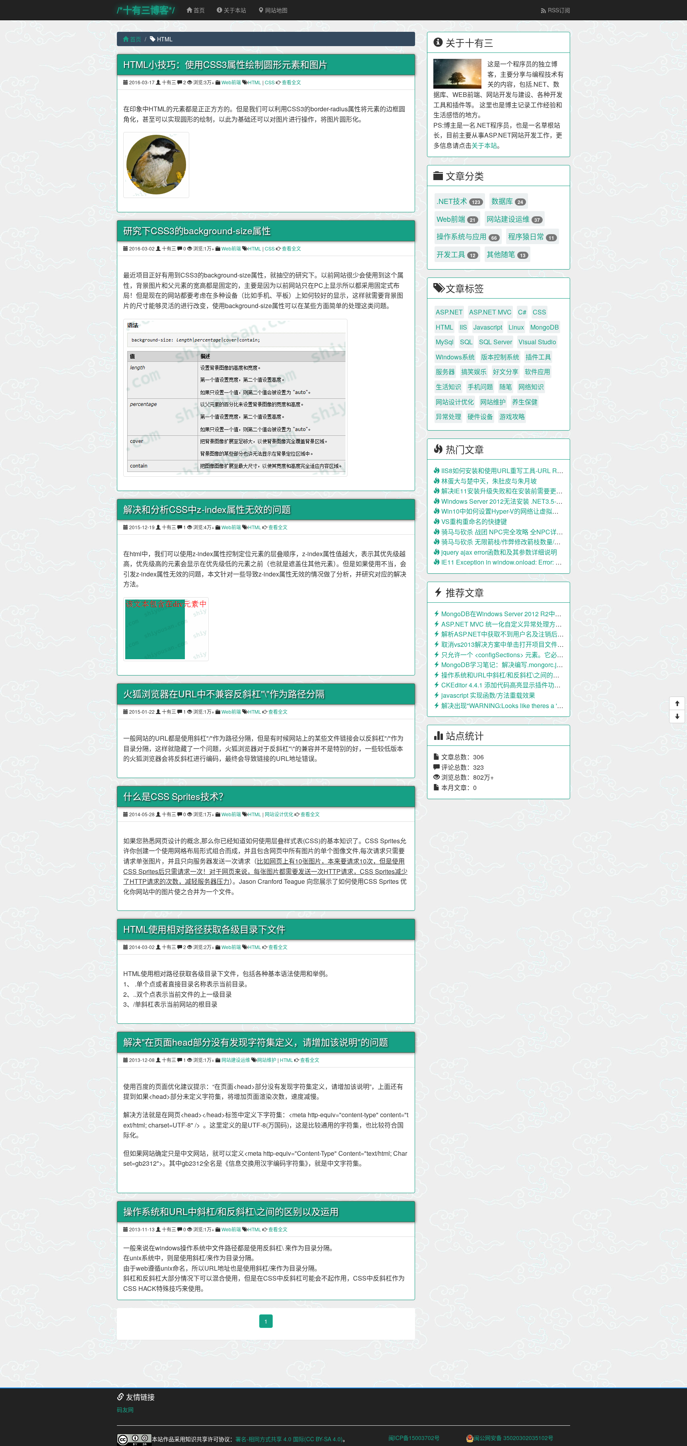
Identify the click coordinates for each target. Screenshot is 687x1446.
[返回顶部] (677, 703)
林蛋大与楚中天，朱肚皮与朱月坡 (488, 480)
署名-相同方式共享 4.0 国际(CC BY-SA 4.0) (289, 1439)
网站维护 (266, 1059)
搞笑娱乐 (474, 371)
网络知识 (531, 386)
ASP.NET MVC (490, 311)
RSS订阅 (558, 10)
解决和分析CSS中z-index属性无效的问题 (207, 509)
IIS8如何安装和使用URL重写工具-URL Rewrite (507, 470)
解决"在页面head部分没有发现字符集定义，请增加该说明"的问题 (255, 1042)
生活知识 (448, 386)
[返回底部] (677, 716)
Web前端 (231, 82)
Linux (516, 327)
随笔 (505, 386)
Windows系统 (455, 356)
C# (522, 311)
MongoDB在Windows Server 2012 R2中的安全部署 (513, 613)
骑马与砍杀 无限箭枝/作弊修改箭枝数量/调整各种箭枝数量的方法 (532, 541)
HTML (254, 82)
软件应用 (537, 371)
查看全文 (291, 82)
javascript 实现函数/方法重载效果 (487, 695)
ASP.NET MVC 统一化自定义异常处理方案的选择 (510, 624)
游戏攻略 (512, 416)
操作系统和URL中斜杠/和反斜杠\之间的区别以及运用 (231, 1211)
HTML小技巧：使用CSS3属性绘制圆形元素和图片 (225, 64)
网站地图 (275, 10)
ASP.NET (449, 311)
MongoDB (544, 327)
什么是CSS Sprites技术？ (175, 796)
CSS (270, 82)
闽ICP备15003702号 (414, 1438)
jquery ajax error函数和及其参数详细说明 (498, 552)
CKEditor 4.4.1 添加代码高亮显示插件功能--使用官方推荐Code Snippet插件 (547, 684)
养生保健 (525, 401)
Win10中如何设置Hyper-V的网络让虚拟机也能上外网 (515, 511)
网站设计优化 (279, 814)
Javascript (488, 327)
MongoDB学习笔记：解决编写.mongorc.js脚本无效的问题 (522, 664)
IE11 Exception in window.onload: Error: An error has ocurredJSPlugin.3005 (547, 562)
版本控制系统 (500, 356)
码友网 (125, 1409)
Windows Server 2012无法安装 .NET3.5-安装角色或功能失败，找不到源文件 (549, 501)
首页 (198, 10)
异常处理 (448, 416)
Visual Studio (537, 341)
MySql (445, 341)
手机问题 (480, 386)
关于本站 (234, 10)
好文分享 (505, 371)
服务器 (445, 371)
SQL (466, 341)
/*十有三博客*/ (146, 9)
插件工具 (538, 356)
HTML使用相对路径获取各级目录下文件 (204, 929)
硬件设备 (480, 416)
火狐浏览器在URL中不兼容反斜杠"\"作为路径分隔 (223, 694)
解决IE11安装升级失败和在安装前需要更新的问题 (511, 490)
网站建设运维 (235, 1059)
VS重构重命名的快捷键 (473, 521)
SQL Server (495, 341)
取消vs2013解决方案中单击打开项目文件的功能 (508, 644)
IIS (463, 327)
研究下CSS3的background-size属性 (197, 231)
